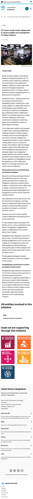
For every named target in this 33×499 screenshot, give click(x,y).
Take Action (5, 428)
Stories (3, 437)
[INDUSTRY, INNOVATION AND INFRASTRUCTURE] (24, 342)
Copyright (3, 488)
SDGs (2, 422)
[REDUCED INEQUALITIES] (8, 357)
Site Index (3, 494)
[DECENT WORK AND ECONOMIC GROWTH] (8, 342)
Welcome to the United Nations (12, 2)
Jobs (2, 454)
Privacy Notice (4, 492)
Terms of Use (4, 496)
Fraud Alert (3, 490)
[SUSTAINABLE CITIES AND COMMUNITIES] (24, 357)
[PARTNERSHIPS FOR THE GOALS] (8, 372)
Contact (3, 486)
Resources (4, 445)
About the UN (5, 413)
